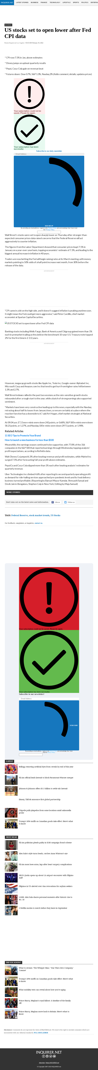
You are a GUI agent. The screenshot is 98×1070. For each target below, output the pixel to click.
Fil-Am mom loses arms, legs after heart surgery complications (45, 864)
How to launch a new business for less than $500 (29, 440)
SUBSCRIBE (74, 725)
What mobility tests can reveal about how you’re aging (42, 989)
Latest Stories (22, 2)
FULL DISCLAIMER (41, 1033)
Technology (55, 2)
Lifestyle (66, 2)
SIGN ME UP (49, 226)
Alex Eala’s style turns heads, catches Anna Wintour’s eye (43, 853)
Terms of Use (52, 228)
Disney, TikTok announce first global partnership (39, 799)
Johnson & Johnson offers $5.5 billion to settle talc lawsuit (43, 788)
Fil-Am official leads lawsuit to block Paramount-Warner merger (46, 777)
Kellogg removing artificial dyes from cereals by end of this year (46, 766)
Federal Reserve (19, 515)
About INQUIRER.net (52, 1062)
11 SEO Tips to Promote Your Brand (23, 435)
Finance (44, 2)
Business (34, 2)
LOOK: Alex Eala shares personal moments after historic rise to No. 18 (45, 898)
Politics (84, 2)
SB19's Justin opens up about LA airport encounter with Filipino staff (46, 876)
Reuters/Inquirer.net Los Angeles (14, 43)
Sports (76, 2)
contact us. (39, 523)
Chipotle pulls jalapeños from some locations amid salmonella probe (45, 811)
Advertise (42, 1062)
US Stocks (55, 515)
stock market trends (39, 515)
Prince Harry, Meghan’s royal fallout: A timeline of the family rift (45, 1001)
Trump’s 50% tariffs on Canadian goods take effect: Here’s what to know (46, 822)
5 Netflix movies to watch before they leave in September (43, 908)
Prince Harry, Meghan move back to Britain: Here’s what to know (44, 1012)
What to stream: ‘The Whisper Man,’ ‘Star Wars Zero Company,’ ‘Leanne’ (46, 969)
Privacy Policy (50, 229)
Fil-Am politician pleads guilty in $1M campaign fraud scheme (45, 842)
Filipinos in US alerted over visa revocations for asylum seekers (45, 886)
